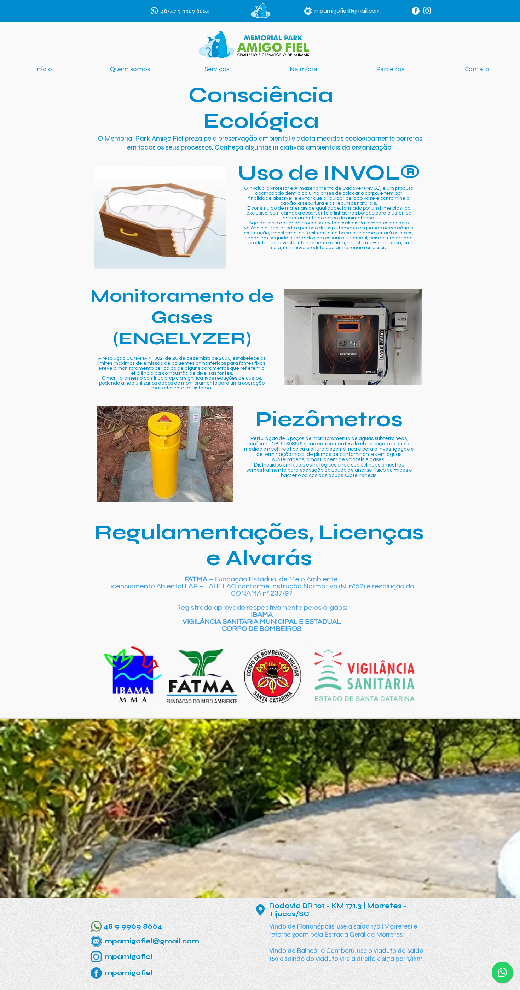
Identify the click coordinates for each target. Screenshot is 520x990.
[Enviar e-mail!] (308, 11)
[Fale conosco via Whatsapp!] (154, 11)
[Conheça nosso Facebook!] (416, 11)
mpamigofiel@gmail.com (347, 10)
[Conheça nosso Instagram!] (427, 10)
